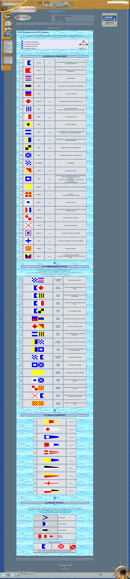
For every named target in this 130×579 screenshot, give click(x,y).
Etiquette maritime (60, 17)
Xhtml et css (7, 59)
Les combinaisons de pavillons (31, 44)
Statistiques (7, 63)
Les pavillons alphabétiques (31, 42)
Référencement (8, 57)
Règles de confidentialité (29, 574)
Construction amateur (7, 47)
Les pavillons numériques (30, 46)
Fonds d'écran (7, 49)
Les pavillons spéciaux (29, 48)
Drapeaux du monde (60, 20)
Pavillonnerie (7, 45)
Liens (5, 51)
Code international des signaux (63, 16)
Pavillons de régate (60, 19)
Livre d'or (6, 52)
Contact (21, 574)
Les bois (6, 44)
